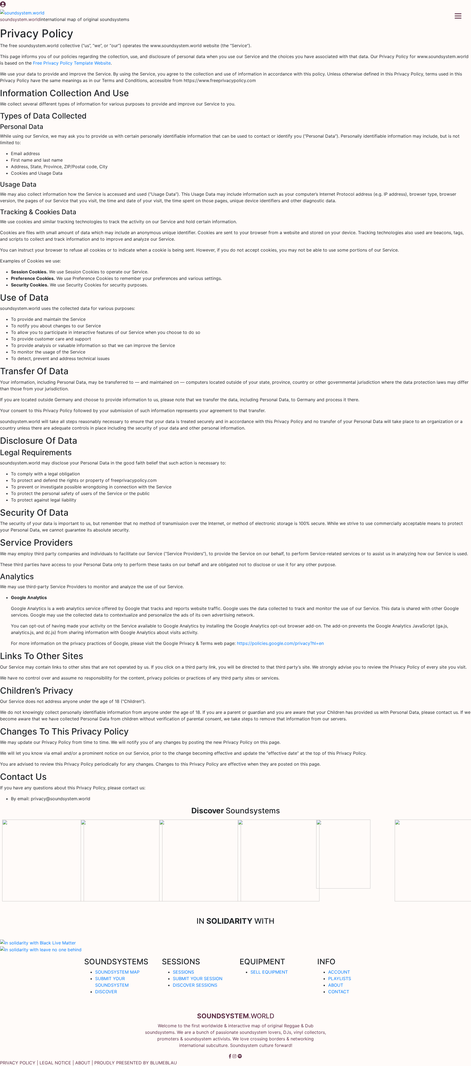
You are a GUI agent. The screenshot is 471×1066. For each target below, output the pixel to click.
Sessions (183, 972)
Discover (106, 991)
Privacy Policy (17, 1062)
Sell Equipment (269, 972)
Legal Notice (55, 1062)
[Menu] (458, 15)
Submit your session (197, 978)
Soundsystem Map (117, 972)
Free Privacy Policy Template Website (72, 63)
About (335, 985)
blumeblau (163, 1062)
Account (339, 972)
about (82, 1062)
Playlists (339, 978)
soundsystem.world (20, 19)
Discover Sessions (195, 985)
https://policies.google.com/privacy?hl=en (280, 643)
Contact (338, 991)
